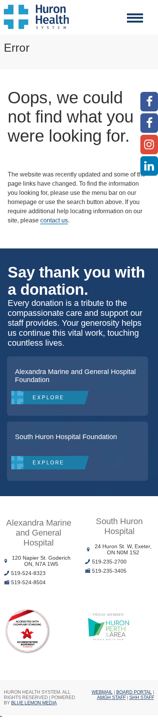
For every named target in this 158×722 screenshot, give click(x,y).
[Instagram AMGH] (149, 144)
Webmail (102, 692)
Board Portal (134, 692)
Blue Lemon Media (34, 703)
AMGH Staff (111, 697)
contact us (54, 220)
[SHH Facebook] (149, 123)
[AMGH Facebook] (149, 101)
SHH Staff (141, 697)
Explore (48, 397)
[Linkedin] (149, 166)
